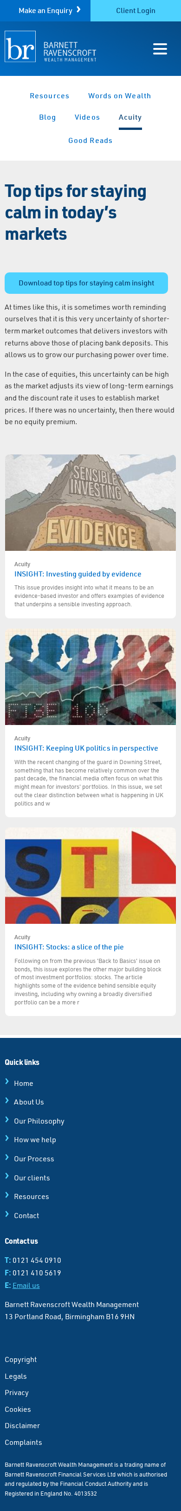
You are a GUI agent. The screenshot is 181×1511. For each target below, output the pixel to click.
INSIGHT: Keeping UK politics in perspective (88, 770)
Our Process (34, 1158)
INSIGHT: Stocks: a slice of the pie (88, 969)
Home (23, 1083)
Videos (87, 117)
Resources (50, 95)
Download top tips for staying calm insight (86, 282)
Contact (26, 1215)
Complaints (23, 1442)
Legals (16, 1376)
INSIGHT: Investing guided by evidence (89, 584)
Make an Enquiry (45, 10)
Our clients (32, 1177)
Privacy (17, 1392)
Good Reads (90, 140)
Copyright (21, 1359)
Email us (26, 1285)
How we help (35, 1139)
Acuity (130, 117)
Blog (47, 117)
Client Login (135, 10)
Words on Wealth (119, 95)
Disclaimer (22, 1425)
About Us (29, 1101)
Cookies (18, 1409)
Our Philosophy (39, 1120)
